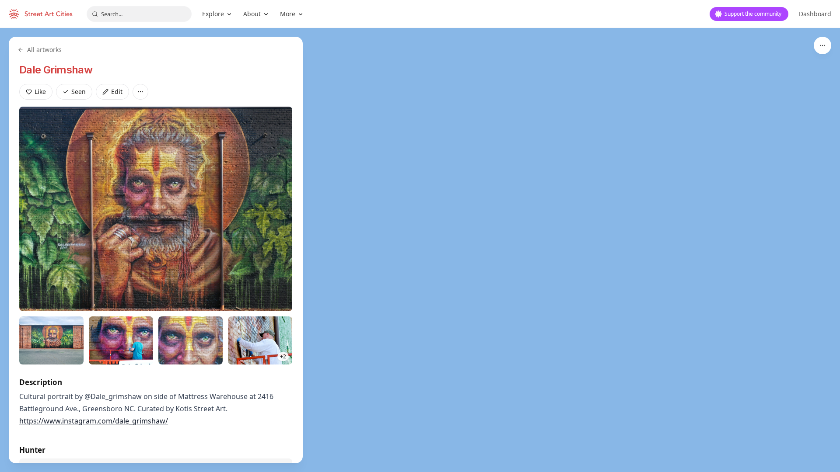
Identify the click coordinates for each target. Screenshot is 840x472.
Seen (78, 91)
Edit (116, 91)
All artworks (44, 49)
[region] (420, 250)
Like (40, 91)
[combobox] (139, 14)
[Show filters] (822, 45)
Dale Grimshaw (55, 69)
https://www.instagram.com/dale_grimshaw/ (93, 421)
